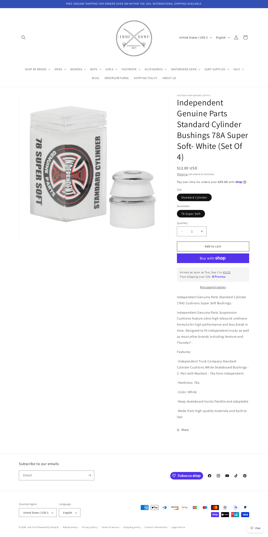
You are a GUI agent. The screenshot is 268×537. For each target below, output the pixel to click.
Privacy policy (90, 527)
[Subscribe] (89, 475)
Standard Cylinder (194, 197)
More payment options (213, 287)
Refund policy (70, 527)
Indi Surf (32, 527)
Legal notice (178, 527)
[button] (23, 37)
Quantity (182, 223)
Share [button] (185, 430)
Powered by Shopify (48, 527)
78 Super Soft (191, 214)
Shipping (182, 174)
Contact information (156, 527)
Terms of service (110, 527)
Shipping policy (132, 527)
